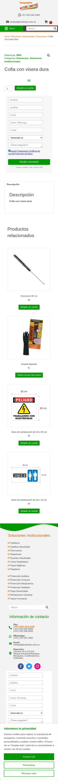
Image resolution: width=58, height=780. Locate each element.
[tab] (29, 184)
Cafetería (14, 543)
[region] (29, 752)
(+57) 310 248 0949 (23, 629)
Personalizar (29, 765)
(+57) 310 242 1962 (23, 638)
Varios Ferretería (18, 598)
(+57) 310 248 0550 (23, 631)
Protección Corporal (20, 580)
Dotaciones (42, 36)
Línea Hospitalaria (19, 561)
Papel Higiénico (18, 565)
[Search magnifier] (55, 28)
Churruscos (16, 550)
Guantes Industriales (20, 558)
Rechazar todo (29, 773)
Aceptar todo (29, 756)
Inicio (6, 36)
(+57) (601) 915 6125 (23, 626)
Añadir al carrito (25, 88)
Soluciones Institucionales (23, 36)
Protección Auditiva (19, 576)
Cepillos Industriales (20, 547)
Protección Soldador (20, 587)
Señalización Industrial (21, 595)
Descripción (13, 184)
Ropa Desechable (19, 591)
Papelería (15, 569)
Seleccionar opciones (29, 375)
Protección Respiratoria (21, 583)
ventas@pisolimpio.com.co (23, 22)
